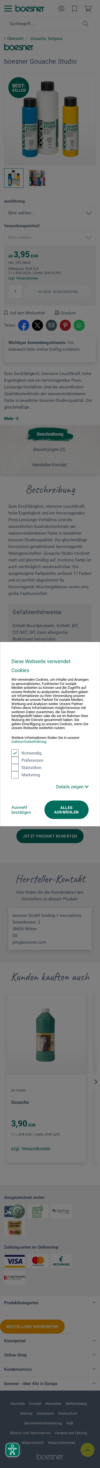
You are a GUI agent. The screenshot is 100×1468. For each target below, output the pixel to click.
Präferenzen (32, 760)
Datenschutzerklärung (28, 741)
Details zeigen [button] (70, 786)
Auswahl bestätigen (21, 810)
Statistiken (31, 767)
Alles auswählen (66, 809)
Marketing (30, 774)
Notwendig (31, 752)
